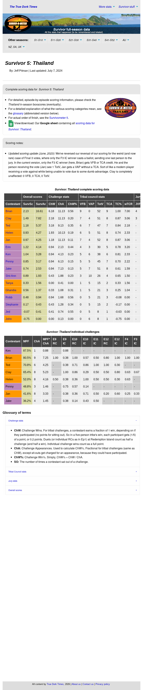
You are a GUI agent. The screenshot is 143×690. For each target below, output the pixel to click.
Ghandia (11, 290)
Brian (9, 211)
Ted (8, 225)
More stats (105, 7)
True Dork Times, (55, 684)
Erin (8, 247)
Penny (10, 261)
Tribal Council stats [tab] (17, 471)
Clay (8, 218)
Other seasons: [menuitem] (18, 40)
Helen (9, 232)
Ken (8, 254)
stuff (127, 7)
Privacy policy (103, 684)
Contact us (88, 684)
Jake (9, 268)
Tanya (9, 283)
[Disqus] (73, 541)
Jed (8, 311)
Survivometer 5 (58, 118)
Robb (9, 297)
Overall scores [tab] (15, 490)
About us (76, 684)
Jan (8, 239)
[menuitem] (106, 6)
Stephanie (12, 304)
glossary (18, 113)
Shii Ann (11, 275)
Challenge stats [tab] (15, 420)
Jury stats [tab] (12, 480)
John (9, 318)
